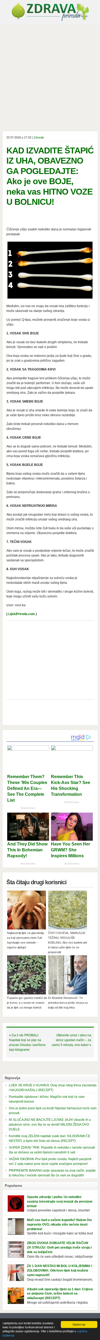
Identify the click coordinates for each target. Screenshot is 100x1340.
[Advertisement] (50, 78)
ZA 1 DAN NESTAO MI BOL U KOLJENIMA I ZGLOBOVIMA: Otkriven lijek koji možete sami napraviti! (59, 1270)
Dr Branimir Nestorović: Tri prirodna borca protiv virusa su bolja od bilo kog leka (68, 1002)
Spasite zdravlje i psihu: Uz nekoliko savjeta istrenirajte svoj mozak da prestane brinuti (60, 1201)
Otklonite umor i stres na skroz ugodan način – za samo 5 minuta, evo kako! (71, 1040)
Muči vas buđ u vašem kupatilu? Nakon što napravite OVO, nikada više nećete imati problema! (59, 1224)
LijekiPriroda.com (21, 614)
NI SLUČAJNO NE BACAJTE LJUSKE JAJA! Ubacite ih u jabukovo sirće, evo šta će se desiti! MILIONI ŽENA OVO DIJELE (50, 1124)
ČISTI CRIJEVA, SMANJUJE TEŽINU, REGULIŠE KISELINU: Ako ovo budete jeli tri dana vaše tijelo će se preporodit (67, 942)
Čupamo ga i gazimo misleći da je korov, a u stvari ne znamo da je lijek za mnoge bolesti (27, 1002)
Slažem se (79, 1324)
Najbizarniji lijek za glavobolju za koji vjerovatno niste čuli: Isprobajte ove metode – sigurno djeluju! (25, 940)
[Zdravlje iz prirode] (50, 20)
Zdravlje (39, 137)
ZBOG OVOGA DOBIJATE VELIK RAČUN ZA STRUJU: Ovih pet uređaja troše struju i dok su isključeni (59, 1247)
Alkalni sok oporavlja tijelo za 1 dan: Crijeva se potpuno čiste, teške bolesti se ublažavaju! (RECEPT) (60, 1293)
